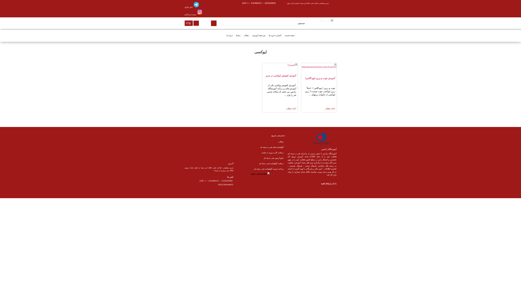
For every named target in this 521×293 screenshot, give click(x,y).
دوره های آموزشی (259, 35)
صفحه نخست (290, 35)
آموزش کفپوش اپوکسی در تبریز (281, 75)
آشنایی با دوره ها (275, 35)
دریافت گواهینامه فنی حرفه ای (271, 163)
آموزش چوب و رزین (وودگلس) (320, 78)
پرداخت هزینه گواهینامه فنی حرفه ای (269, 169)
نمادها (238, 35)
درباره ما (229, 35)
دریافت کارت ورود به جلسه (273, 152)
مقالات (246, 35)
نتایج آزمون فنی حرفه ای (274, 158)
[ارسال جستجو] (214, 23)
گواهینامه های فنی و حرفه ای (272, 147)
